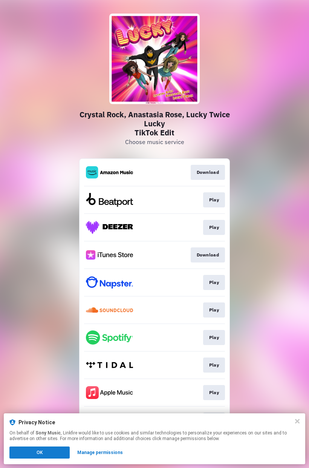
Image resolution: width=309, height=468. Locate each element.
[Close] (297, 421)
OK (40, 452)
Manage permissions (100, 452)
